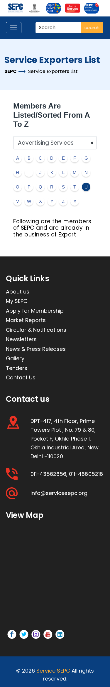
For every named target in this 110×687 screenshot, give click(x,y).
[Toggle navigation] (13, 27)
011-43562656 (48, 474)
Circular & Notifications (36, 330)
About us (17, 291)
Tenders (16, 368)
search (91, 27)
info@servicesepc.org (59, 493)
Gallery (15, 358)
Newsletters (21, 339)
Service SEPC (53, 670)
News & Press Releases (36, 349)
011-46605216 (86, 474)
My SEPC (17, 301)
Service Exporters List (53, 71)
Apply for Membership (35, 310)
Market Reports (26, 320)
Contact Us (20, 377)
